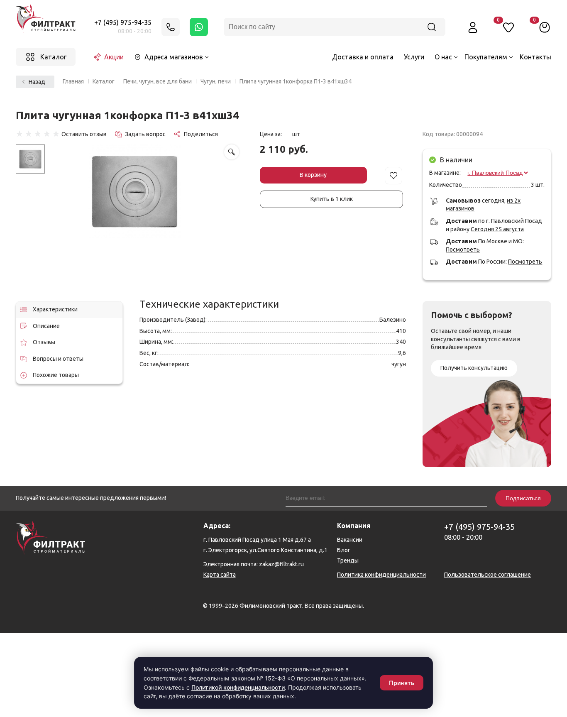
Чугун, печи (215, 81)
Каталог (104, 81)
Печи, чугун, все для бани (157, 81)
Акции (114, 57)
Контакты (535, 57)
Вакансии (349, 539)
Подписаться (523, 498)
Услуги (414, 57)
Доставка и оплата (362, 57)
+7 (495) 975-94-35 (123, 22)
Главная (73, 81)
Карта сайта (219, 574)
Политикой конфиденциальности (238, 687)
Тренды (348, 560)
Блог (343, 550)
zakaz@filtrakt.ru (281, 564)
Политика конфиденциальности (381, 574)
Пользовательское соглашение (487, 574)
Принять (401, 682)
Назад (37, 81)
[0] (544, 27)
